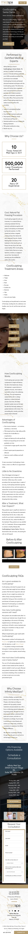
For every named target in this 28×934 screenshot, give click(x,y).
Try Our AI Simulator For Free (23, 816)
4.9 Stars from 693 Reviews (14, 896)
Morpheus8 (5, 641)
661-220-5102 (7, 932)
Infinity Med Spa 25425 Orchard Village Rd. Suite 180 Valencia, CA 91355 (14, 770)
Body (13, 15)
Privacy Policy (17, 926)
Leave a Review (14, 899)
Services (9, 15)
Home (4, 15)
